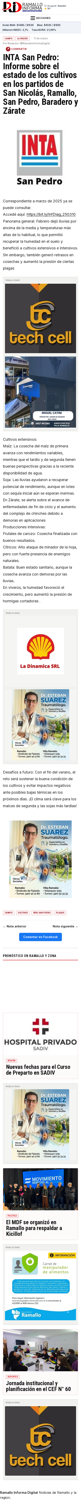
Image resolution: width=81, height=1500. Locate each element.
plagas (60, 912)
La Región (22, 38)
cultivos (23, 912)
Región (11, 1060)
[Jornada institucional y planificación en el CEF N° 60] (40, 1350)
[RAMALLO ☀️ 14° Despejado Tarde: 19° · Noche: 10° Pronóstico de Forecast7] (40, 986)
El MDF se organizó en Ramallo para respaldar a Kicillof (34, 1228)
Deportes (13, 1377)
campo (8, 912)
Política (12, 1216)
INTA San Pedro (41, 912)
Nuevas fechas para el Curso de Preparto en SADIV (38, 1070)
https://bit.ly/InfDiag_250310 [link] (51, 214)
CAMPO (8, 38)
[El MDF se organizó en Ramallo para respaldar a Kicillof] (40, 1189)
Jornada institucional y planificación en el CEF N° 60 (38, 1386)
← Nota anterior (14, 926)
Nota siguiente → (65, 926)
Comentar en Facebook (40, 937)
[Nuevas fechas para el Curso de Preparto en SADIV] (40, 1034)
